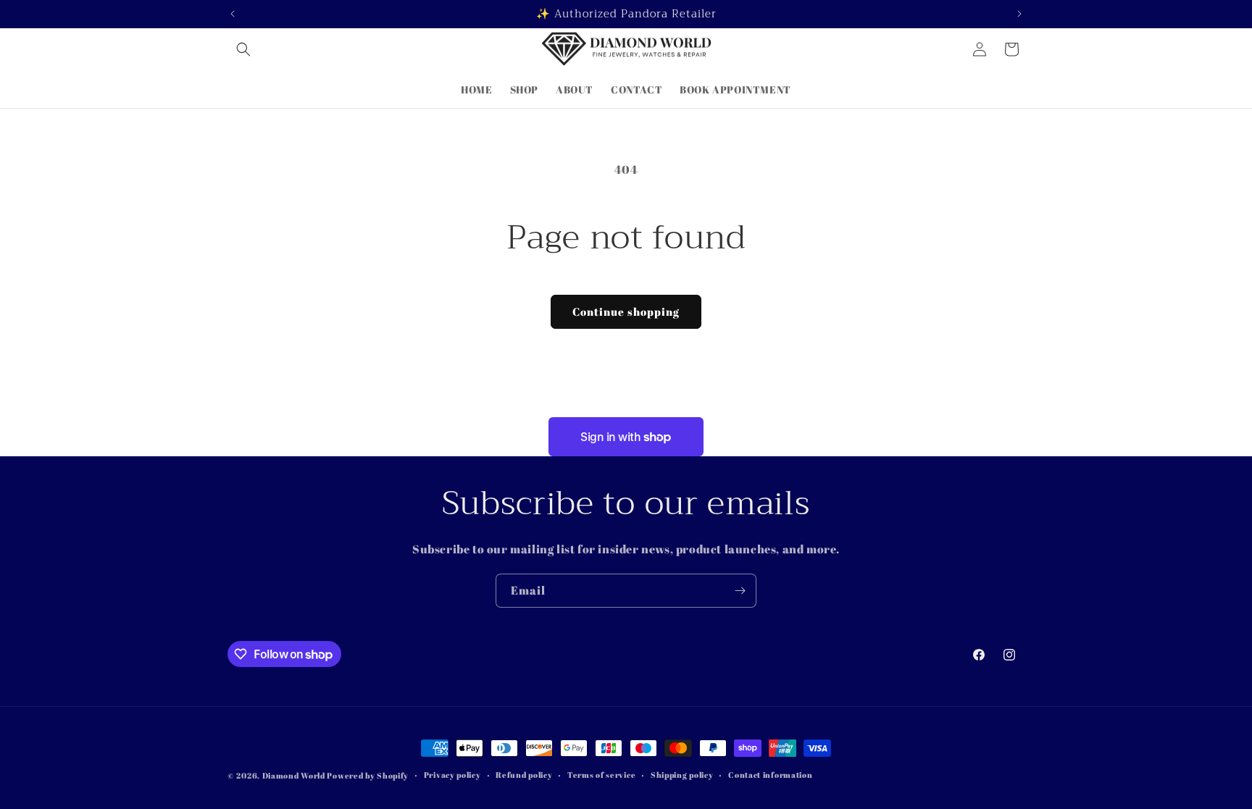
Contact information (770, 774)
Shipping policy (682, 774)
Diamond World (294, 775)
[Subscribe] (740, 591)
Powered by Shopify (368, 775)
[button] (243, 49)
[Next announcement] (1019, 14)
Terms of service (601, 774)
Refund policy (524, 774)
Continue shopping (626, 311)
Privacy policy (452, 774)
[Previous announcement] (233, 14)
